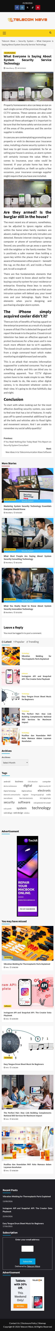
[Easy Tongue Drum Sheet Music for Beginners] (11, 696)
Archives (6, 757)
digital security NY (45, 786)
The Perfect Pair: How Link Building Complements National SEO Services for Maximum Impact (36, 718)
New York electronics (26, 798)
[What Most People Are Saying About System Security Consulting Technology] (27, 535)
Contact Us (14, 1323)
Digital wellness (27, 791)
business (19, 781)
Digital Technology (10, 791)
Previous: (27, 442)
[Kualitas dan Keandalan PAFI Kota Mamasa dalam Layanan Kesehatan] (11, 736)
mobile (48, 795)
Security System (26, 41)
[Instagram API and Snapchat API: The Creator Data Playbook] (11, 676)
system (22, 808)
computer (47, 781)
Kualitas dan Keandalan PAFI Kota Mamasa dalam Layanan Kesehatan (36, 738)
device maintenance (10, 786)
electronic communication (12, 795)
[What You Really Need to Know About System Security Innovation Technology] (27, 585)
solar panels (7, 809)
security (9, 802)
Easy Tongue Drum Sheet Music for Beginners (24, 1064)
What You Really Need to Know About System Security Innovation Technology (27, 607)
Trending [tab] (33, 642)
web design (18, 813)
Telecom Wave (8, 41)
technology (41, 807)
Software (25, 673)
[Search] (50, 32)
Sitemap (42, 1323)
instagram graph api (37, 795)
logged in (19, 633)
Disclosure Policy (29, 1323)
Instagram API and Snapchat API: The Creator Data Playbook (36, 678)
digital (27, 785)
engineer (25, 795)
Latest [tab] (8, 642)
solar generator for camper (42, 803)
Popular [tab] (19, 642)
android (7, 781)
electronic (44, 790)
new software (8, 798)
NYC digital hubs (45, 798)
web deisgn (8, 813)
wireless (27, 813)
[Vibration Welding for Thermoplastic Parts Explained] (11, 655)
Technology (25, 653)
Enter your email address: (27, 1239)
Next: (28, 450)
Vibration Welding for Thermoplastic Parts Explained (36, 657)
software (24, 802)
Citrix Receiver (33, 782)
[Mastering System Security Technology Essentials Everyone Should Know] (27, 485)
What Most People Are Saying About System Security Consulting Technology (27, 558)
